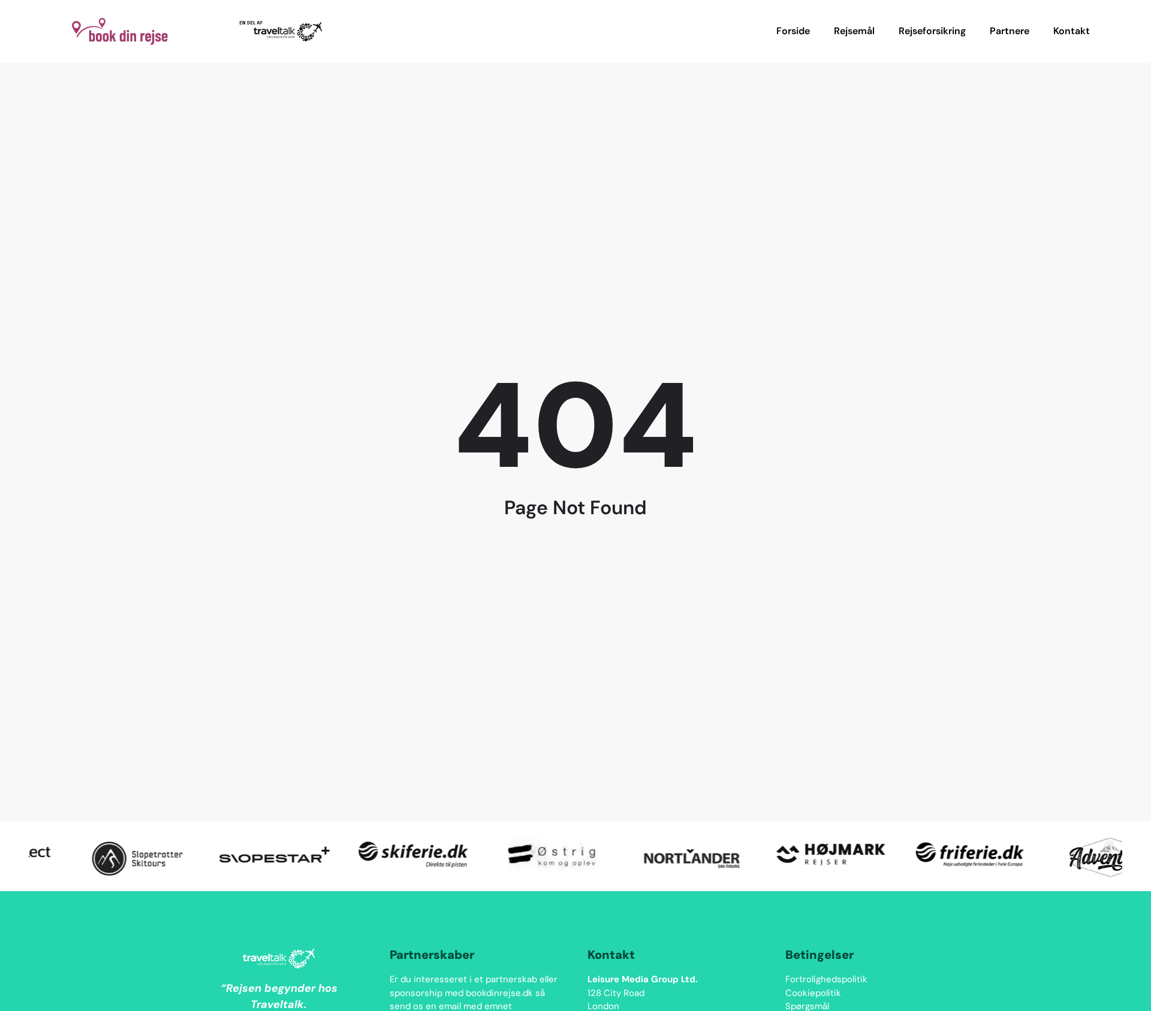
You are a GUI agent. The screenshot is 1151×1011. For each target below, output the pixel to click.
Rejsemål (854, 31)
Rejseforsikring (932, 31)
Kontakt (1071, 31)
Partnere (1009, 31)
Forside (793, 31)
